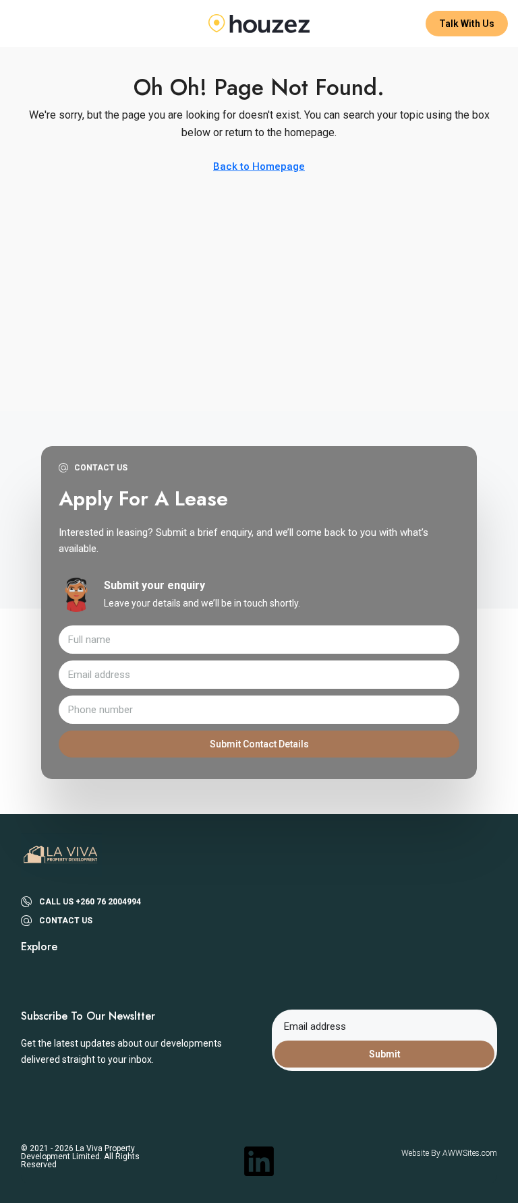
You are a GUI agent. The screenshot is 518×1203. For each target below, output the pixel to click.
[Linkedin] (259, 1161)
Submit (385, 1054)
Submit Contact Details (259, 744)
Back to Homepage (259, 166)
